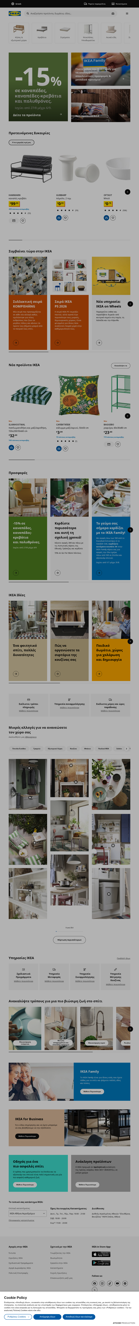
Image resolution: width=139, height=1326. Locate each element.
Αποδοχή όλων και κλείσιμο (79, 1317)
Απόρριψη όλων (47, 1317)
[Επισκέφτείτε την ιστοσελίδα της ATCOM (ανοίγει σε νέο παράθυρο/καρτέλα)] (124, 1323)
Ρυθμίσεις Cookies (17, 1317)
